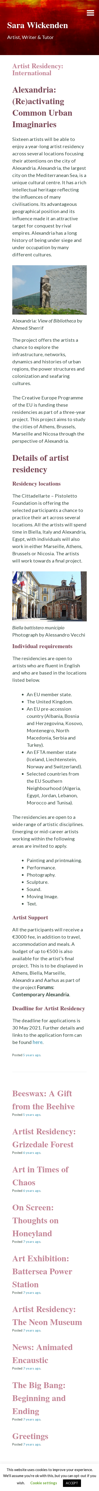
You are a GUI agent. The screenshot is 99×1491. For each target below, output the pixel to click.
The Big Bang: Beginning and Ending (39, 1397)
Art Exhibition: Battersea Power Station (42, 1271)
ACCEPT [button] (72, 1483)
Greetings (30, 1435)
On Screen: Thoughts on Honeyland (35, 1220)
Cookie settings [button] (43, 1483)
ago (31, 1055)
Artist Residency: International (37, 69)
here (38, 1042)
